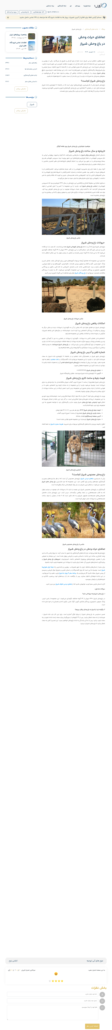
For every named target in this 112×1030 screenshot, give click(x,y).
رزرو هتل (77, 6)
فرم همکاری (37, 12)
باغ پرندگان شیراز (80, 273)
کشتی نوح (13, 960)
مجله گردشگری (62, 6)
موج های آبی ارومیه (95, 960)
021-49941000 (54, 12)
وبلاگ (103, 29)
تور (71, 6)
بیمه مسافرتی (50, 6)
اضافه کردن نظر (92, 1026)
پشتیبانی (24, 12)
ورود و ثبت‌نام (11, 12)
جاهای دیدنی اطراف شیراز (64, 584)
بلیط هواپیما (87, 6)
